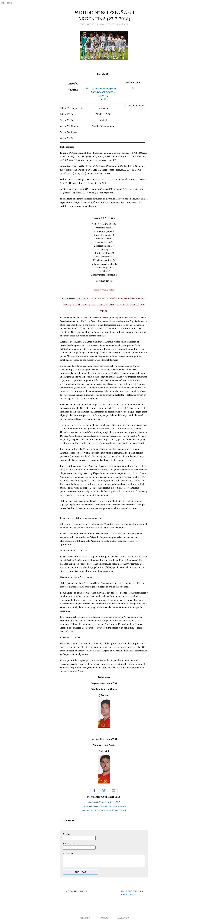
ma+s (9, 3)
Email (113, 790)
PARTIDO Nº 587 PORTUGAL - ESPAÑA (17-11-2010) (104, 810)
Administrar (123, 918)
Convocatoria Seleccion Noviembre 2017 (104, 802)
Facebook (94, 790)
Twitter (104, 790)
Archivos (104, 918)
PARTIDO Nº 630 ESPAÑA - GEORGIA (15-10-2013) (104, 806)
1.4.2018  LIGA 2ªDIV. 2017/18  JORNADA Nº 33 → (132, 892)
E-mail (72, 844)
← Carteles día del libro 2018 (76, 891)
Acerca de (85, 918)
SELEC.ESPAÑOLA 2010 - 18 (117, 24)
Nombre (66, 834)
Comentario (68, 854)
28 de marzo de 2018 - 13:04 (92, 24)
